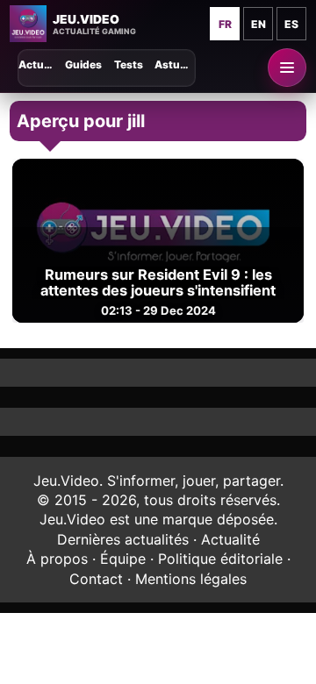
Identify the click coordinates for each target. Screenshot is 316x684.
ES (291, 24)
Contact (96, 579)
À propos (57, 558)
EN (258, 24)
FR (225, 24)
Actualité (230, 539)
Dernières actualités (123, 539)
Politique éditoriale (220, 558)
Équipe (123, 558)
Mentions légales (191, 579)
